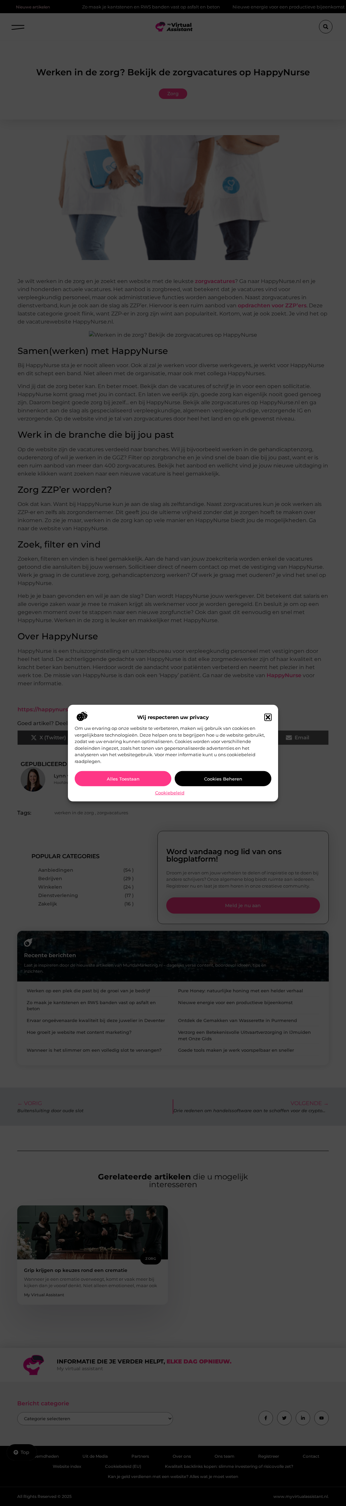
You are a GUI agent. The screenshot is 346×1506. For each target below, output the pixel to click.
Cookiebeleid (169, 792)
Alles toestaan (123, 779)
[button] (268, 717)
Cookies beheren (223, 779)
